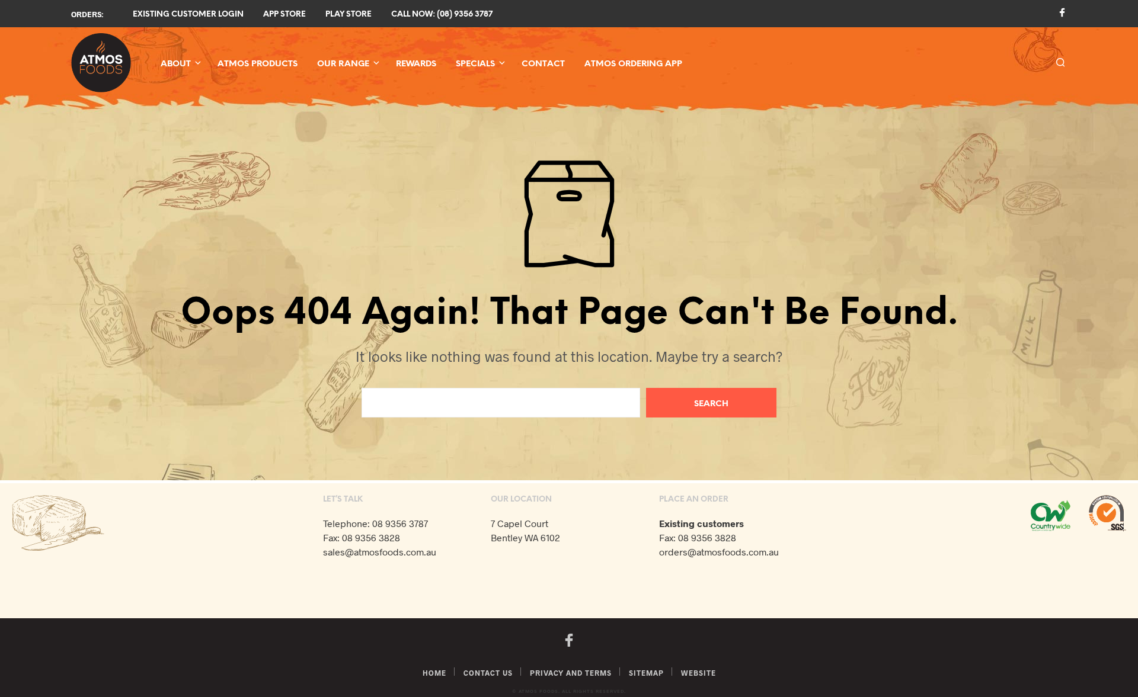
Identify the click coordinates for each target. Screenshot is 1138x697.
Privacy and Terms (571, 673)
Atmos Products (258, 64)
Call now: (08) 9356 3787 (442, 14)
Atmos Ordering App (633, 64)
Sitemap (646, 673)
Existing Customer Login (188, 14)
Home (434, 673)
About (176, 64)
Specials (475, 64)
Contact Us (488, 673)
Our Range (343, 64)
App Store (284, 14)
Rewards (416, 64)
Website (698, 673)
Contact (543, 64)
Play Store (348, 14)
